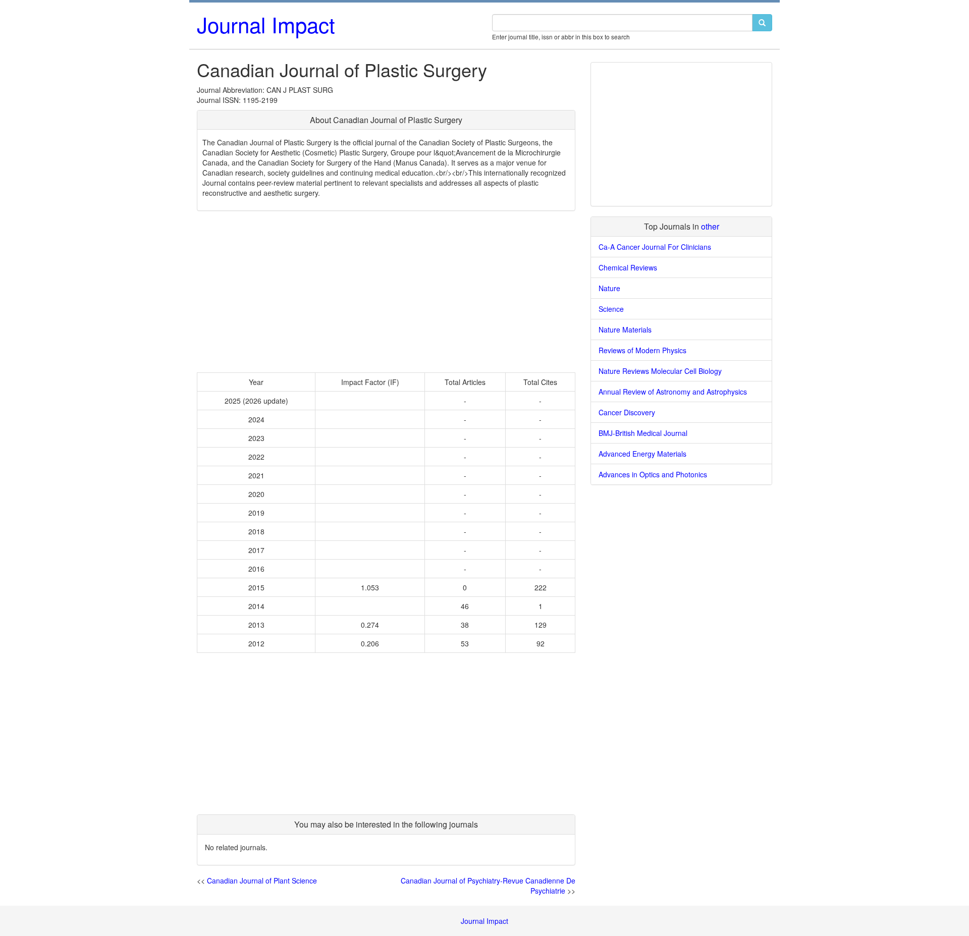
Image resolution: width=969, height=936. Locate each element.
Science (611, 309)
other (710, 226)
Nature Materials (625, 329)
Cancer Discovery (627, 412)
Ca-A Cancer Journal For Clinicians (655, 247)
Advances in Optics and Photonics (653, 474)
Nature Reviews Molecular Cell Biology (660, 371)
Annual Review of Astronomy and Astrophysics (673, 392)
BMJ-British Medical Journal (643, 433)
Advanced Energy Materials (642, 454)
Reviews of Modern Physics (642, 350)
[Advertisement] (386, 291)
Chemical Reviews (628, 267)
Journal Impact (266, 24)
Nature (609, 288)
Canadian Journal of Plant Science (262, 880)
